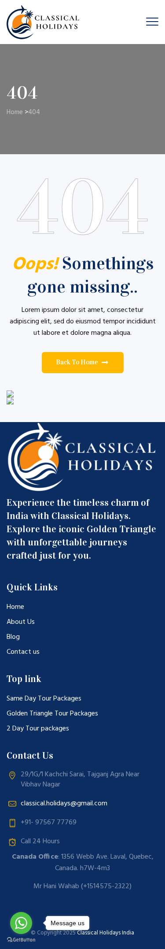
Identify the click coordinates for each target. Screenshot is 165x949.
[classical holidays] (44, 22)
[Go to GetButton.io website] (21, 940)
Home (15, 112)
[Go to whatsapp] (21, 923)
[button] (83, 362)
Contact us (23, 652)
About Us (21, 622)
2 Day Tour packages (38, 728)
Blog (13, 637)
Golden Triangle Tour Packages (52, 713)
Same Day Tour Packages (44, 698)
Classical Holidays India (105, 933)
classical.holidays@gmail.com (64, 803)
